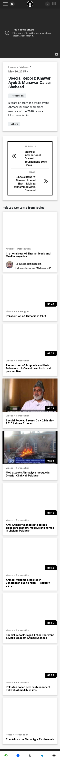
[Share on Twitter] (30, 755)
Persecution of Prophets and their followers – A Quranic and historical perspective (28, 368)
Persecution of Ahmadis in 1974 (26, 316)
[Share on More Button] (54, 755)
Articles (10, 248)
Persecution (17, 95)
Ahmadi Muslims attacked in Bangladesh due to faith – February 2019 (28, 582)
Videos (10, 311)
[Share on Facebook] (18, 755)
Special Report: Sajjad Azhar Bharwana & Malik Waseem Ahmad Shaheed (30, 636)
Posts (9, 734)
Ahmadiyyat (22, 311)
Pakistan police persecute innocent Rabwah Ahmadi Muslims (28, 688)
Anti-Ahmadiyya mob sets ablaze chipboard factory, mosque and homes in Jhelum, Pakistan (30, 527)
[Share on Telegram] (42, 755)
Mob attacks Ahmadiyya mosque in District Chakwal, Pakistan (28, 474)
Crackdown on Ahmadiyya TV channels (30, 739)
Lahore (14, 124)
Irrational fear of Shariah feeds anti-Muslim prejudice (29, 255)
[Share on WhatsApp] (6, 755)
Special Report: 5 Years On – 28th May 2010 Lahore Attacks (30, 422)
